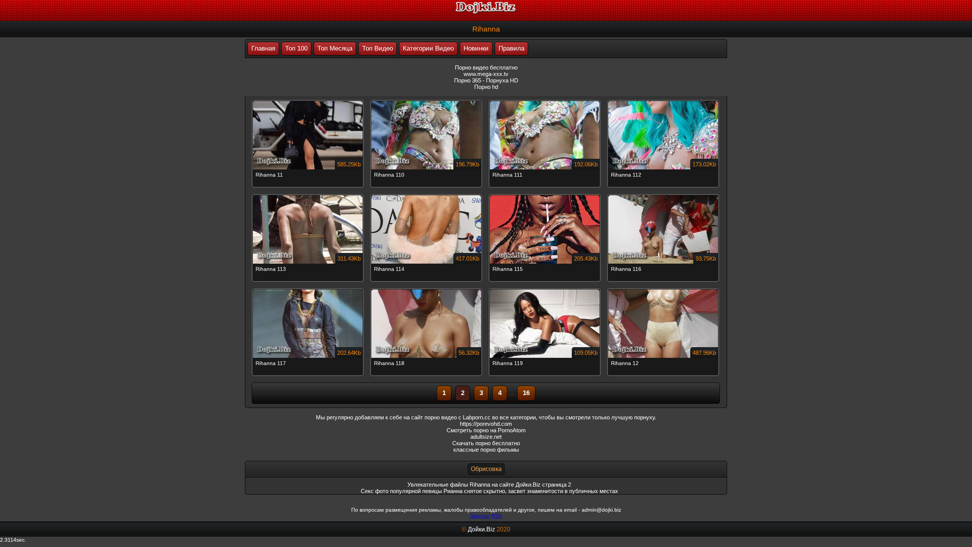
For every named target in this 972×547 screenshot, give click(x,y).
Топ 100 (296, 48)
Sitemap (480, 516)
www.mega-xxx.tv (486, 74)
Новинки (476, 48)
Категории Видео (428, 48)
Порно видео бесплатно (486, 67)
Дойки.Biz (481, 529)
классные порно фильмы (486, 449)
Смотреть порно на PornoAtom (486, 430)
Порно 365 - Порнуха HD (486, 80)
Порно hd (486, 87)
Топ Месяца (334, 48)
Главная (263, 48)
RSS (496, 516)
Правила (511, 48)
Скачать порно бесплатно (486, 443)
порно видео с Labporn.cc (457, 417)
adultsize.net (486, 436)
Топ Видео (377, 48)
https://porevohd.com (486, 424)
